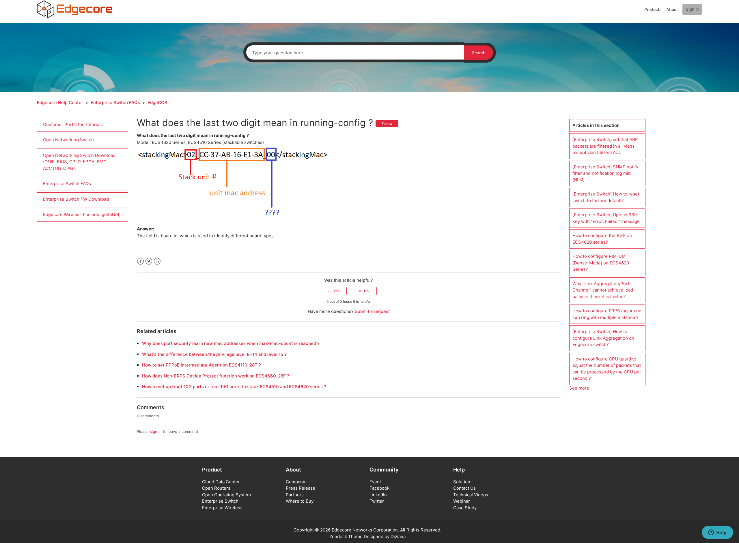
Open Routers (216, 488)
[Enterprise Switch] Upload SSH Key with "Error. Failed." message (606, 218)
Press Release (300, 488)
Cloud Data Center (221, 481)
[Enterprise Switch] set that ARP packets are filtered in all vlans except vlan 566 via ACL (605, 146)
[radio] (334, 291)
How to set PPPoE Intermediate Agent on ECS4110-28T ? (201, 365)
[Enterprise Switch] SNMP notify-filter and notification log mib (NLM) (606, 173)
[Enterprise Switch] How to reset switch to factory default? (605, 197)
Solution (461, 481)
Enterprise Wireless (222, 507)
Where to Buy (299, 501)
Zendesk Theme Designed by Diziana (367, 536)
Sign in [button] (692, 9)
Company (295, 481)
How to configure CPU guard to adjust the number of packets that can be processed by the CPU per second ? (606, 368)
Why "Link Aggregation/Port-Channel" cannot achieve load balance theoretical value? (602, 290)
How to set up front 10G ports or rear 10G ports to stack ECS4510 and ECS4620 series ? (234, 386)
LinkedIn (157, 261)
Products (653, 9)
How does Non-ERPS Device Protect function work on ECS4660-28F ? (215, 376)
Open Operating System (226, 494)
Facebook (140, 261)
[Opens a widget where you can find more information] (717, 533)
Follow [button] (387, 123)
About (672, 9)
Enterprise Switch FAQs (115, 102)
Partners (295, 494)
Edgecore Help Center (60, 102)
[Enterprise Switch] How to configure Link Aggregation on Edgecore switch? (603, 338)
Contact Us (464, 488)
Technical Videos (470, 494)
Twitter (148, 261)
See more (579, 388)
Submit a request (372, 311)
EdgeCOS (157, 102)
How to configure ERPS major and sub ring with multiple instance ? (606, 314)
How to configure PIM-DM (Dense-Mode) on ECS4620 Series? (600, 262)
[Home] (74, 9)
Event (375, 481)
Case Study (465, 507)
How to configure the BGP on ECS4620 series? (602, 239)
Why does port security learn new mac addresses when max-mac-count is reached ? (231, 343)
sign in (156, 431)
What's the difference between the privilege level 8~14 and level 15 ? (214, 354)
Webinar (461, 501)
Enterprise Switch (220, 501)
